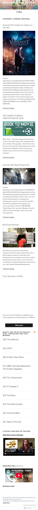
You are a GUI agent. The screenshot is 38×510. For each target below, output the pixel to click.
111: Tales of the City (12, 422)
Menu (20, 12)
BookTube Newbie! (11, 225)
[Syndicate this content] (34, 332)
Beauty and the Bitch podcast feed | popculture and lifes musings (17, 333)
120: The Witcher (11, 339)
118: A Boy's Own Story (13, 357)
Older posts (19, 325)
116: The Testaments (12, 377)
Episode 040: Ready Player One (16, 165)
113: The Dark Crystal (12, 404)
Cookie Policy (6, 502)
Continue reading (8, 108)
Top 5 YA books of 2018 (13, 276)
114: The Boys (9, 395)
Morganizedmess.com (19, 2)
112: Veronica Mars (11, 413)
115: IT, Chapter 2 (10, 386)
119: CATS (7, 348)
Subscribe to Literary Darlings (13, 435)
